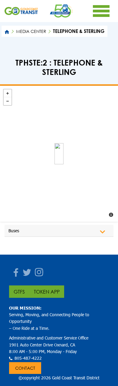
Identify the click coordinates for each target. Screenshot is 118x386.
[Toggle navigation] (101, 11)
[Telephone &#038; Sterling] (59, 153)
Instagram (38, 270)
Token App (47, 291)
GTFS (19, 291)
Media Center (31, 31)
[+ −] (59, 154)
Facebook (14, 270)
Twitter (26, 270)
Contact (25, 368)
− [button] (7, 101)
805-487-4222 (28, 358)
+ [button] (7, 93)
